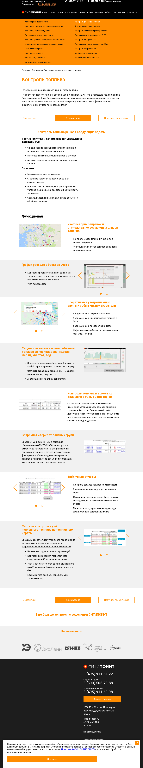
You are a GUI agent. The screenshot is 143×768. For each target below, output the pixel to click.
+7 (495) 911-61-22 (74, 1)
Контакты (132, 13)
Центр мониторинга (34, 49)
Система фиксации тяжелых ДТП (90, 35)
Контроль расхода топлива (87, 22)
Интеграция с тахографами (38, 62)
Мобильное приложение (86, 53)
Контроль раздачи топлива (87, 26)
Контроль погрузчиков (85, 49)
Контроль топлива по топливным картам (44, 26)
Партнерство (119, 13)
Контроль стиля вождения (37, 31)
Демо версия (73, 118)
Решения (99, 13)
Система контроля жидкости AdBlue (92, 44)
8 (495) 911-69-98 (98, 692)
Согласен (52, 759)
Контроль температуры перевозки (91, 31)
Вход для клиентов (47, 4)
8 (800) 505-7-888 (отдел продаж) (104, 1)
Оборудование (86, 13)
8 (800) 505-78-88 (98, 683)
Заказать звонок (102, 699)
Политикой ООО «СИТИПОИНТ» (78, 749)
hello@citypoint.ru (92, 731)
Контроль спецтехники (85, 40)
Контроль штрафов (34, 53)
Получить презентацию (116, 118)
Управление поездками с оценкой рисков (44, 44)
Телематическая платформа (63, 13)
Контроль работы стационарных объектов (45, 40)
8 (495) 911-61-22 (98, 674)
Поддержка (28, 4)
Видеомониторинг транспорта (39, 35)
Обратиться (29, 118)
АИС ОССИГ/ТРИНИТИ (35, 58)
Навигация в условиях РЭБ (87, 58)
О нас (44, 13)
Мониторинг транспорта (36, 22)
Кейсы (108, 13)
